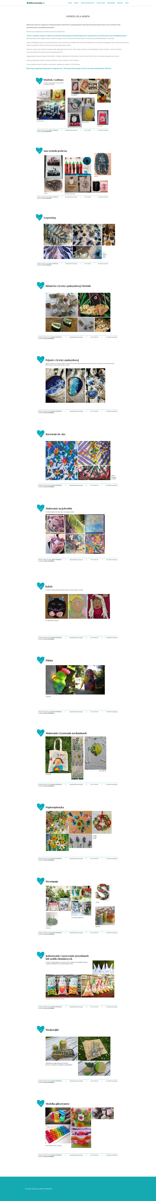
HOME (70, 3)
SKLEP (127, 3)
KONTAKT (120, 3)
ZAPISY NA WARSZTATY (88, 3)
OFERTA (76, 3)
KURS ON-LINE (101, 3)
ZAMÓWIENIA (111, 3)
